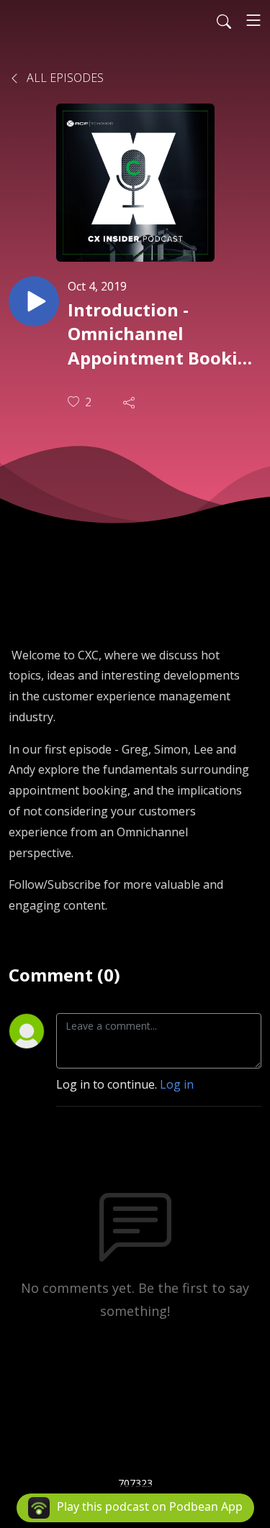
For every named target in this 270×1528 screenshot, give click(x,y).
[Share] (130, 402)
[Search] (224, 20)
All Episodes (64, 78)
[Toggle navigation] (253, 20)
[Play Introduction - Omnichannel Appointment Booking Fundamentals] (34, 301)
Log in (177, 1084)
